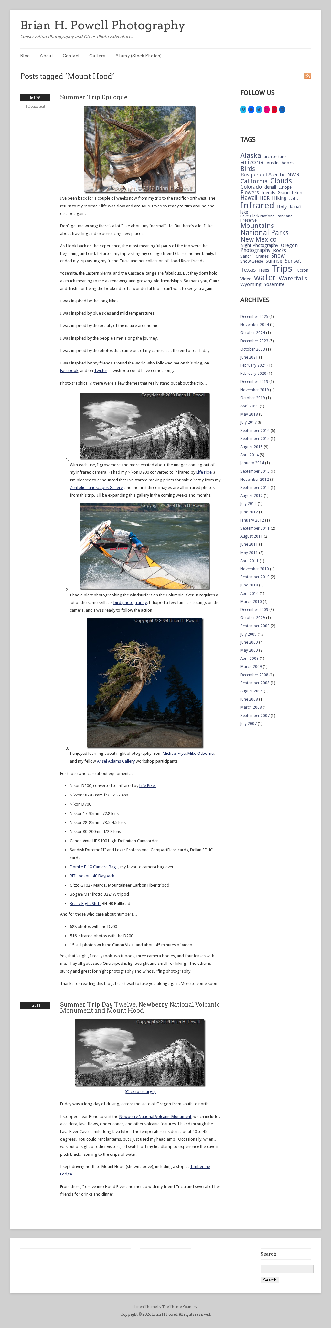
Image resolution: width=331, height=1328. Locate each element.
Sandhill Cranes (254, 256)
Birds (247, 169)
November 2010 (254, 569)
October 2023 (252, 349)
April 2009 (249, 658)
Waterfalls (293, 279)
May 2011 (249, 553)
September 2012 (255, 487)
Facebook (69, 370)
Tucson (301, 270)
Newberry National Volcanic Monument (155, 1116)
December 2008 (254, 675)
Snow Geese (251, 261)
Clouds (281, 180)
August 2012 (251, 495)
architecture (275, 157)
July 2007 (248, 724)
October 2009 (252, 618)
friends (268, 193)
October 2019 (252, 398)
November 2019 (254, 390)
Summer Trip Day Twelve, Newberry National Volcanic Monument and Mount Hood (140, 1007)
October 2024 (252, 333)
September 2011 (255, 528)
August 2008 (251, 691)
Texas (248, 270)
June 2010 (249, 585)
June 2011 (249, 544)
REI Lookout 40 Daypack (92, 875)
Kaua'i (295, 207)
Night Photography (259, 245)
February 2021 (253, 365)
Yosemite (274, 284)
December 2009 (254, 609)
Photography (255, 250)
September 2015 (255, 439)
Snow (278, 255)
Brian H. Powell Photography (102, 25)
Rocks (279, 250)
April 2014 (249, 455)
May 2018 (249, 414)
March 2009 (251, 666)
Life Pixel (204, 472)
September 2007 (255, 715)
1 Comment (35, 106)
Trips (282, 268)
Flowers (249, 192)
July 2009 (248, 634)
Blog (25, 55)
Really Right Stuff (85, 903)
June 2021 (249, 357)
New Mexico (258, 239)
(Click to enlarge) (140, 1091)
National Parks (264, 233)
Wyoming (251, 284)
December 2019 (254, 381)
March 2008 (251, 707)
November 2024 (254, 324)
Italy (282, 206)
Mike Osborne (200, 753)
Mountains (257, 225)
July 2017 (248, 422)
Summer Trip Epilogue (94, 97)
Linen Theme (145, 1306)
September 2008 (255, 683)
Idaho (294, 199)
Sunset (293, 261)
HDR (265, 198)
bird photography (130, 602)
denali (270, 187)
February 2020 (253, 373)
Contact (71, 55)
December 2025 (254, 316)
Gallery (97, 55)
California (254, 181)
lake (244, 212)
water (265, 277)
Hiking (279, 198)
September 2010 (255, 577)
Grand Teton (290, 193)
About (46, 55)
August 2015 (251, 447)
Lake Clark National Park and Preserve (266, 218)
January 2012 (252, 520)
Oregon (289, 245)
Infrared (257, 205)
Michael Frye (174, 753)
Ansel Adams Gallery (116, 761)
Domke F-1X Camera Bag (93, 866)
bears (287, 163)
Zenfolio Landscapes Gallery (96, 487)
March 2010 (251, 601)
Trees (263, 270)
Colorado (251, 187)
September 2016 (255, 430)
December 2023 (254, 341)
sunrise (274, 261)
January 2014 (252, 463)
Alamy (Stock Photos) (138, 55)
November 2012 (254, 479)
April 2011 (249, 561)
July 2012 (248, 503)
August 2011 (251, 536)
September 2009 (255, 626)
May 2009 (249, 650)
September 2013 (255, 471)
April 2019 (249, 406)
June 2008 (249, 699)
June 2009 (249, 642)
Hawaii (248, 198)
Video (245, 279)
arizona (252, 162)
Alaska (250, 155)
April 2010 (249, 593)
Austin (273, 163)
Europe (285, 187)
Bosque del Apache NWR (269, 175)
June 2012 (249, 512)
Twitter (100, 370)
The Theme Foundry (179, 1306)
